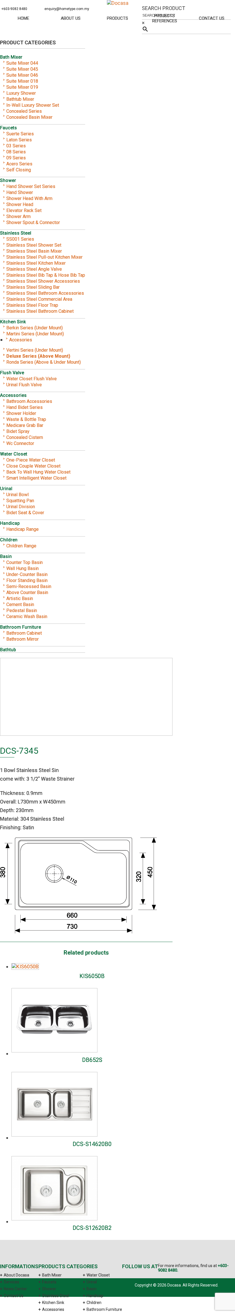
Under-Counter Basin (27, 574)
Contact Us (211, 18)
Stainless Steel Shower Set (33, 245)
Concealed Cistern (24, 437)
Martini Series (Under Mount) (35, 334)
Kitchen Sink (13, 321)
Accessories (13, 395)
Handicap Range (22, 529)
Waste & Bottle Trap (26, 419)
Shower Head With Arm (29, 198)
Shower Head (19, 204)
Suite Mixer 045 (22, 69)
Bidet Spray (18, 431)
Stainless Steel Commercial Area (39, 299)
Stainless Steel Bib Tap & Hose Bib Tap (45, 275)
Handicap (10, 523)
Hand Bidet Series (24, 407)
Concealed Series (24, 111)
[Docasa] (117, 3)
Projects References (164, 18)
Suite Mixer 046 (22, 75)
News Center (15, 1289)
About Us (71, 18)
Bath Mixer (11, 57)
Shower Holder (21, 413)
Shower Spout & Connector (33, 222)
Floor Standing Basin (27, 580)
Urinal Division (20, 506)
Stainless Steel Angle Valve (34, 269)
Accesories (20, 340)
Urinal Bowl (17, 494)
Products (117, 18)
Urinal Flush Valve (24, 384)
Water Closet (13, 454)
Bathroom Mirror (22, 639)
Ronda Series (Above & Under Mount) (43, 362)
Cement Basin (20, 604)
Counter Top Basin (24, 562)
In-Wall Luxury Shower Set (32, 105)
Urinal (6, 488)
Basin (6, 556)
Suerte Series (20, 133)
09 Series (16, 158)
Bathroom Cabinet (24, 633)
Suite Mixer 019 (22, 87)
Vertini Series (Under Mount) (34, 350)
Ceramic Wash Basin (26, 616)
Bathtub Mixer (20, 99)
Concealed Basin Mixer (29, 117)
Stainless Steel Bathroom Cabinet (40, 311)
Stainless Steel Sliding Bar (33, 287)
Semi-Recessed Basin (28, 586)
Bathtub (8, 649)
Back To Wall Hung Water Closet (38, 472)
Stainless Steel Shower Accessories (43, 281)
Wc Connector (20, 443)
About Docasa (16, 1275)
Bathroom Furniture (20, 627)
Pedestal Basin (21, 610)
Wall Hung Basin (22, 568)
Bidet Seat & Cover (25, 512)
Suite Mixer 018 (22, 81)
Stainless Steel (15, 233)
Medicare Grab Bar (24, 425)
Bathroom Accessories (29, 401)
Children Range (21, 546)
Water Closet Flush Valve (31, 378)
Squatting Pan (20, 500)
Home (23, 18)
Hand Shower (19, 192)
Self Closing (18, 170)
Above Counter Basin (27, 592)
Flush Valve (12, 372)
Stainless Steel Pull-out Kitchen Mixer (44, 257)
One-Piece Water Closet (30, 460)
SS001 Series (20, 239)
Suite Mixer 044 (22, 63)
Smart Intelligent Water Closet (36, 478)
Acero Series (19, 164)
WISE (190, 1294)
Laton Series (19, 140)
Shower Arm (18, 216)
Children (8, 540)
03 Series (16, 146)
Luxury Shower (21, 93)
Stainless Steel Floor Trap (32, 305)
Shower (8, 180)
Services (11, 1282)
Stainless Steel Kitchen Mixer (36, 263)
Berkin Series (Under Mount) (34, 328)
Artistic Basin (19, 598)
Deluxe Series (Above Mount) (38, 356)
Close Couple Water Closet (33, 466)
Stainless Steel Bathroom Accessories (45, 293)
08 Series (16, 152)
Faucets (8, 127)
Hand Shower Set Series (30, 186)
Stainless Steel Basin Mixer (34, 251)
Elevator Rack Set (24, 210)
